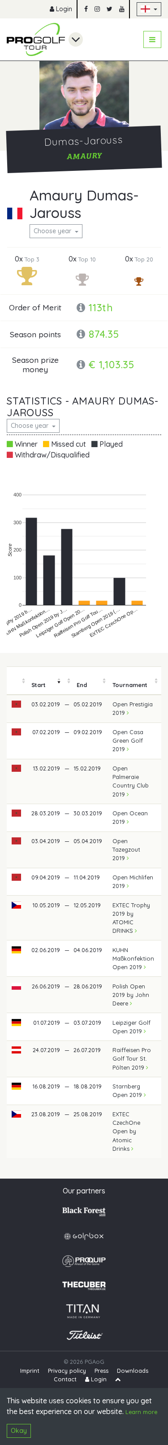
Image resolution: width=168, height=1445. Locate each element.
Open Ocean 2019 (130, 817)
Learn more (141, 1411)
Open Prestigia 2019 (132, 708)
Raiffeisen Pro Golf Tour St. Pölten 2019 (131, 1058)
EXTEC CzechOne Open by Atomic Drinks (126, 1131)
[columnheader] (16, 681)
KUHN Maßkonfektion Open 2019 (133, 958)
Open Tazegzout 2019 (126, 849)
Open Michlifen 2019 (132, 881)
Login (63, 9)
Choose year (53, 231)
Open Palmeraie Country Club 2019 (130, 781)
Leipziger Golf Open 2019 (131, 1027)
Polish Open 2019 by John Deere (130, 995)
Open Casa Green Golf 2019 (127, 740)
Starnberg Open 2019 (128, 1090)
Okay (19, 1431)
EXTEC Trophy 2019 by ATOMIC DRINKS (131, 918)
